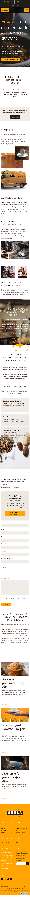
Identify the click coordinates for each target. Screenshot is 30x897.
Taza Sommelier (5, 842)
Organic (3, 828)
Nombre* (3, 522)
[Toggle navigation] (26, 10)
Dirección (4, 544)
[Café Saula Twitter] (8, 879)
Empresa (3, 537)
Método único (6, 852)
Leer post (5, 704)
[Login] (26, 2)
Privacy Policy (22, 890)
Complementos (6, 858)
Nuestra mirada (7, 855)
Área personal (6, 868)
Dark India (3, 830)
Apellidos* (4, 530)
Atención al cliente (20, 832)
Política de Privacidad (20, 598)
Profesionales (6, 863)
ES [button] (11, 2)
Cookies (22, 888)
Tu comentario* (5, 578)
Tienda (3, 860)
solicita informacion (11, 59)
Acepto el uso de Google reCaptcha (15, 513)
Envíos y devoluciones (21, 828)
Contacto (4, 866)
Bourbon (3, 832)
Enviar (6, 604)
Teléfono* (4, 551)
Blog (17, 842)
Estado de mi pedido (21, 826)
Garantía (18, 830)
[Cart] (17, 5)
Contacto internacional (10, 568)
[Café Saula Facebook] (4, 2)
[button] (13, 5)
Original (3, 826)
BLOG (17, 2)
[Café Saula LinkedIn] (11, 879)
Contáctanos (15, 117)
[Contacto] (22, 2)
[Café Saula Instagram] (8, 2)
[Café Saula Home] (5, 10)
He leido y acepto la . (14, 598)
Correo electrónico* (7, 558)
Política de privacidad (14, 888)
